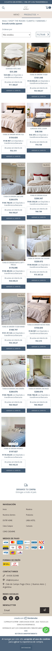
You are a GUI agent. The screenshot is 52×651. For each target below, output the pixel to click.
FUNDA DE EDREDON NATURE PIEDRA (38, 325)
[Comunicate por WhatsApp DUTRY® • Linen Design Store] (46, 630)
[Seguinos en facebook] (11, 598)
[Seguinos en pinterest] (17, 598)
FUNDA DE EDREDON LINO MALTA (39, 389)
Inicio (4, 20)
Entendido (26, 648)
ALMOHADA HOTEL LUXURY (38, 128)
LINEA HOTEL (30, 520)
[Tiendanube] (26, 619)
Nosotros (29, 509)
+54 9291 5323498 (12, 575)
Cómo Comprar (8, 526)
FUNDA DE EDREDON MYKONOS (13, 448)
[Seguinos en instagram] (5, 598)
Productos (29, 515)
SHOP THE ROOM (17, 20)
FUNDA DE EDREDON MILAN (38, 195)
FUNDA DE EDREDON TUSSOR (38, 75)
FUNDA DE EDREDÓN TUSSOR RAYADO (13, 327)
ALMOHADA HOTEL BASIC (13, 69)
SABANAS (40, 20)
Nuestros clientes (9, 515)
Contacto (29, 526)
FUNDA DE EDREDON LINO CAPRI (13, 196)
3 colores (13, 444)
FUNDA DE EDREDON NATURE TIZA (13, 134)
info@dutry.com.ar (12, 580)
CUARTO (31, 20)
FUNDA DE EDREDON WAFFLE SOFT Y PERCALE (13, 264)
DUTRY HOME (7, 520)
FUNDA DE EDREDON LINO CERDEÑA (13, 389)
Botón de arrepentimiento (26, 634)
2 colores (39, 254)
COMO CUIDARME (9, 531)
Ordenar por (7, 29)
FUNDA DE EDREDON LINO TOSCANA (39, 258)
